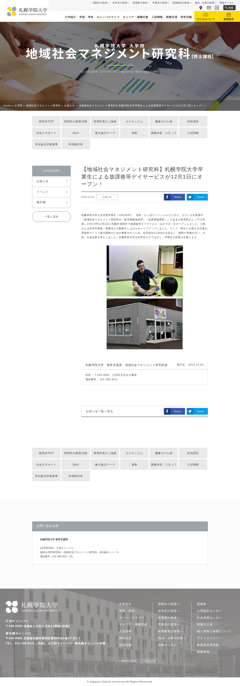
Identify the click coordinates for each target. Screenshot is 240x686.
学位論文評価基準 (46, 144)
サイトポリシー (208, 638)
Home (7, 105)
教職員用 (203, 651)
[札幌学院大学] (27, 11)
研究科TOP (46, 121)
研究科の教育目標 (75, 121)
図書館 (201, 603)
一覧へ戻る (51, 216)
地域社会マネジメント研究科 (43, 105)
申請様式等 (76, 144)
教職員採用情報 (208, 644)
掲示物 (41, 202)
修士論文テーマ (105, 132)
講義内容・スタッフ (164, 132)
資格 (134, 132)
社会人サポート (46, 132)
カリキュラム (134, 121)
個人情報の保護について (214, 631)
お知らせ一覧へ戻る (99, 411)
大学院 (18, 105)
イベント (43, 191)
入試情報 (193, 132)
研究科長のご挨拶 (105, 121)
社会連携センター (209, 617)
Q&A (76, 132)
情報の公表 (205, 624)
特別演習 (193, 121)
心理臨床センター (209, 610)
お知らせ (69, 105)
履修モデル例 (163, 121)
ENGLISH (149, 660)
